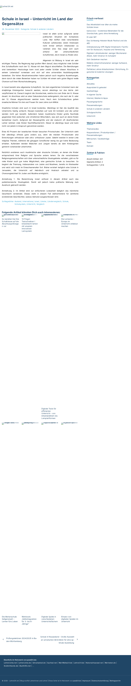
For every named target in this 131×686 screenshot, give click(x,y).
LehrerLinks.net (10, 663)
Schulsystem (20, 204)
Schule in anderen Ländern (42, 29)
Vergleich (40, 204)
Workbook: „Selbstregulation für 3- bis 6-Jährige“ (29, 620)
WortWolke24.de (65, 663)
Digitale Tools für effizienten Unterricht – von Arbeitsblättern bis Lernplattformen (49, 413)
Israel (36, 201)
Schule (65, 201)
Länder (43, 201)
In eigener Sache (94, 94)
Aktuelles (91, 84)
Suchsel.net (52, 663)
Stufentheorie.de (11, 666)
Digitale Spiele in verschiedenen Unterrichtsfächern (49, 619)
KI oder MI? (92, 37)
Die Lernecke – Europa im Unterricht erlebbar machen (69, 222)
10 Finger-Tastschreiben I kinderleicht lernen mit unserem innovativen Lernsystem (30, 225)
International (28, 201)
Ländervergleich (54, 201)
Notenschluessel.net (94, 663)
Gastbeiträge (92, 91)
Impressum (86, 681)
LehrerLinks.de (25, 663)
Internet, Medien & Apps (97, 98)
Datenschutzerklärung (100, 681)
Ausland (18, 201)
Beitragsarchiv (115, 681)
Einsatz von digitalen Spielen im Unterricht (69, 619)
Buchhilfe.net (25, 666)
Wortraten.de (110, 663)
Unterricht (31, 204)
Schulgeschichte (94, 112)
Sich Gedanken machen (97, 59)
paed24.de (77, 681)
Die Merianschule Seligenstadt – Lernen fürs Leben (10, 619)
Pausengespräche (94, 102)
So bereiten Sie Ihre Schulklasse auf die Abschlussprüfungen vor (10, 222)
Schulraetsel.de (39, 663)
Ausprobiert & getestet (96, 87)
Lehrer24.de (79, 663)
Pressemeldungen (94, 105)
